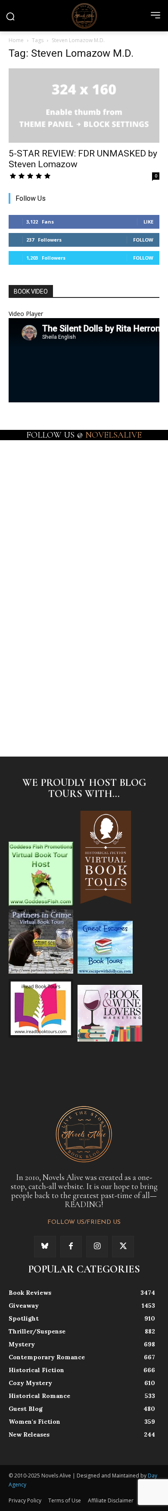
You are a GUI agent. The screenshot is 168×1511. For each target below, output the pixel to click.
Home (16, 40)
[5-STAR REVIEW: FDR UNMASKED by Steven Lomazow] (84, 105)
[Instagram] (97, 1246)
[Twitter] (123, 1246)
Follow (143, 239)
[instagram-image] (46, 475)
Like (148, 221)
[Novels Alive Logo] (84, 15)
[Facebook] (71, 1246)
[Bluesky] (45, 1246)
